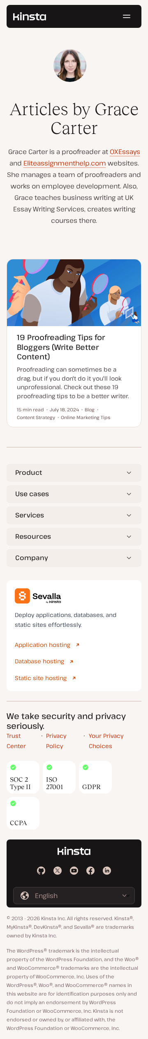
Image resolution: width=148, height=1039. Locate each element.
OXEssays (125, 151)
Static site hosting (41, 678)
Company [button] (31, 557)
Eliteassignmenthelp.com (64, 163)
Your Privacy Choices (106, 741)
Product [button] (28, 472)
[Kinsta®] (29, 16)
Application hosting (42, 645)
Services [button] (29, 515)
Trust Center (16, 741)
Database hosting (39, 661)
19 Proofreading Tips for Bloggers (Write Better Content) (61, 346)
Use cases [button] (32, 493)
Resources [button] (33, 536)
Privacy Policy (56, 741)
